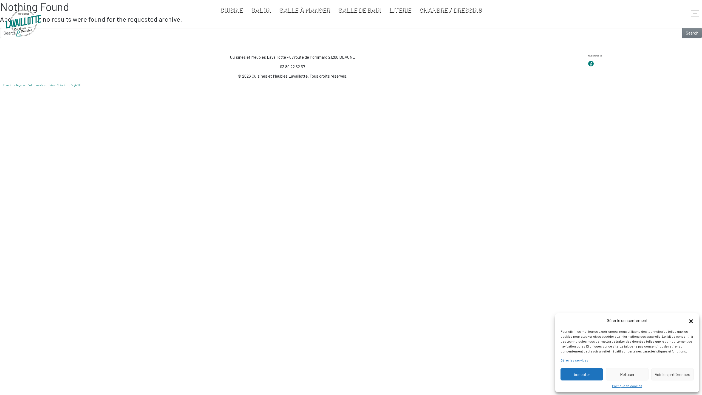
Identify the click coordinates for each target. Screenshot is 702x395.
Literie (400, 10)
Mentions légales (14, 85)
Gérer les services (574, 360)
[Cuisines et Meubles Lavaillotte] (24, 23)
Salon (261, 10)
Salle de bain (359, 10)
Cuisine (231, 10)
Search (692, 32)
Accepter (582, 374)
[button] (691, 320)
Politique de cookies (627, 386)
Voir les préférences (672, 374)
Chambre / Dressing (450, 10)
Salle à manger (304, 10)
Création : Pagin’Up (69, 85)
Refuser (627, 374)
